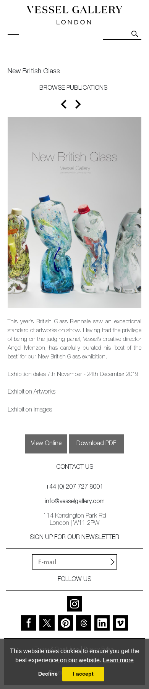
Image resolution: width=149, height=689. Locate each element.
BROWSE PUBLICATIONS (73, 89)
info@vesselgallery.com (75, 502)
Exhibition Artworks (31, 392)
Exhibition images (30, 410)
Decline (48, 674)
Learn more (118, 660)
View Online (46, 444)
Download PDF (96, 444)
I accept (83, 674)
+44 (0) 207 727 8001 (74, 487)
